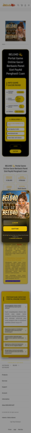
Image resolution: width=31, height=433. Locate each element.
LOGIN (15, 223)
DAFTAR (15, 229)
